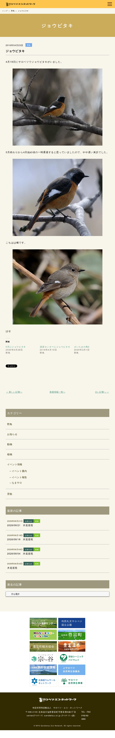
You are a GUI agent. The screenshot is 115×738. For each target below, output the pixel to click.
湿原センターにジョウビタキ (55, 346)
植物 (9, 454)
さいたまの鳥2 (82, 346)
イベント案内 (19, 471)
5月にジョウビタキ (16, 346)
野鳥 (9, 424)
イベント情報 (14, 464)
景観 (9, 494)
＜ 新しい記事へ (14, 391)
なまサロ (17, 482)
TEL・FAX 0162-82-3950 (86, 715)
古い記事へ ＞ (102, 391)
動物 (9, 444)
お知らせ (12, 434)
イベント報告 (19, 477)
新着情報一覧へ (57, 391)
